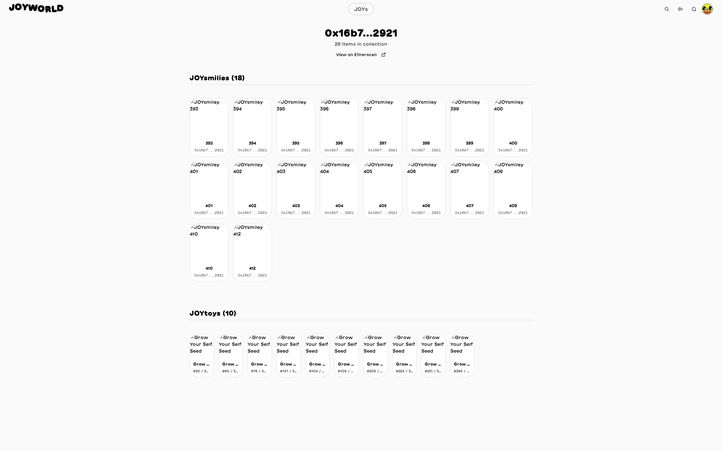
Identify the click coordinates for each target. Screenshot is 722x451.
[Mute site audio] (680, 9)
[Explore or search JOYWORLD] (666, 9)
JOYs (361, 9)
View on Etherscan (356, 55)
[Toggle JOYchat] (693, 9)
